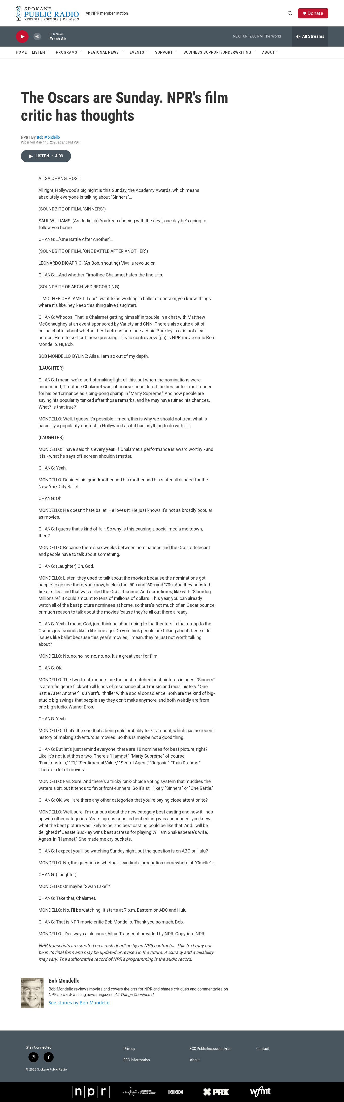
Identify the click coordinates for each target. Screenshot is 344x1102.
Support (164, 52)
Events (137, 52)
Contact (262, 1049)
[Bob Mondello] (32, 993)
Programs (66, 52)
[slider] (45, 36)
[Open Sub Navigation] (49, 52)
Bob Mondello (48, 137)
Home (21, 52)
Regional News (103, 52)
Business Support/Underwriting (217, 52)
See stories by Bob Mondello (79, 1003)
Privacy (129, 1049)
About (268, 52)
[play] (22, 37)
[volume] (37, 36)
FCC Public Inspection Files (210, 1049)
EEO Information (137, 1060)
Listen (38, 52)
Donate (315, 13)
